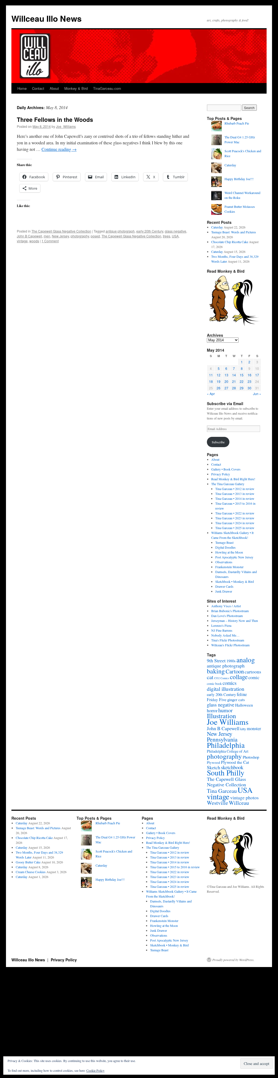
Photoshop (251, 757)
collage (239, 677)
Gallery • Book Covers (226, 469)
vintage (22, 241)
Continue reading (59, 149)
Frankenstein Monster (229, 567)
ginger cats (236, 699)
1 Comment (50, 241)
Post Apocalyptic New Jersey (234, 557)
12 (218, 375)
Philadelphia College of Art (227, 751)
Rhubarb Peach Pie (237, 123)
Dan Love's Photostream (227, 615)
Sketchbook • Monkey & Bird (234, 581)
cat (210, 677)
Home (22, 88)
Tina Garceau (222, 790)
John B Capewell (29, 236)
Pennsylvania (222, 739)
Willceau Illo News (46, 18)
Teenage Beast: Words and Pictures (233, 232)
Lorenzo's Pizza (221, 625)
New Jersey (60, 236)
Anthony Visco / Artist (226, 606)
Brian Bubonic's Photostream (230, 611)
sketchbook (232, 767)
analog (245, 659)
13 (226, 375)
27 (226, 388)
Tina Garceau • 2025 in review (234, 528)
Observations (223, 562)
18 (211, 381)
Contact (38, 88)
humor (225, 710)
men (47, 236)
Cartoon (235, 671)
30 (249, 388)
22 (242, 381)
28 (234, 388)
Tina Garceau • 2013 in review (234, 493)
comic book (214, 684)
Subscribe (218, 442)
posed (95, 236)
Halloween (244, 705)
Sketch (213, 767)
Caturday (230, 165)
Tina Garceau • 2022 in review (234, 513)
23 (249, 381)
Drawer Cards (224, 586)
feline (242, 694)
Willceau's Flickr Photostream (230, 645)
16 (249, 375)
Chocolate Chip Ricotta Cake (229, 242)
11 (211, 375)
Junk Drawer (223, 591)
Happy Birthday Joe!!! (239, 179)
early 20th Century (149, 231)
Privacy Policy (220, 474)
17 (257, 375)
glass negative (175, 231)
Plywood (213, 762)
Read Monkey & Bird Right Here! (233, 479)
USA (175, 236)
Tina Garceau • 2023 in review (234, 518)
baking (216, 671)
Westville (217, 802)
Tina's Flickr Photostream (227, 640)
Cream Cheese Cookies (31, 872)
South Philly (225, 773)
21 (234, 381)
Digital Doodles (225, 547)
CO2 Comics (221, 678)
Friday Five (216, 699)
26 (218, 388)
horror (212, 711)
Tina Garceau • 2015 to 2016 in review (175, 867)
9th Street (216, 660)
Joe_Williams (66, 126)
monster (254, 729)
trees (166, 236)
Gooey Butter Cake (28, 862)
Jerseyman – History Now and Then (234, 620)
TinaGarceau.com (107, 88)
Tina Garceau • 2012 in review (234, 488)
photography (80, 236)
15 (242, 375)
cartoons (253, 672)
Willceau (239, 802)
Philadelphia (226, 745)
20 (226, 381)
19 (218, 381)
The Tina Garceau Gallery (227, 484)
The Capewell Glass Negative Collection (61, 231)
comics (229, 682)
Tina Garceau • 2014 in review (234, 498)
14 (234, 375)
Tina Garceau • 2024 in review (234, 523)
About (54, 88)
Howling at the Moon (229, 552)
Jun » (257, 393)
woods (34, 241)
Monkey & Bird (76, 88)
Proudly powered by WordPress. (233, 960)
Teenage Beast (224, 542)
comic (253, 677)
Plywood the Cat (235, 762)
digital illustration (225, 688)
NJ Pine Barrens (221, 630)
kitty (243, 729)
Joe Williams (227, 721)
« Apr (211, 393)
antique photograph (120, 231)
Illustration (221, 715)
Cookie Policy (95, 1070)
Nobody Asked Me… (225, 635)
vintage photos (244, 797)
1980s (231, 660)
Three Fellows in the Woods (55, 119)
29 (242, 388)
